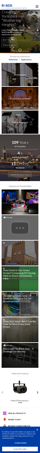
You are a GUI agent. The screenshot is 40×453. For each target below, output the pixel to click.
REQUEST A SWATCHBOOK (19, 426)
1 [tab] (37, 28)
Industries (13, 59)
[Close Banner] (37, 430)
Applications (26, 59)
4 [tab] (37, 34)
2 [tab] (37, 30)
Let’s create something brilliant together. (7, 8)
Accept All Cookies (20, 449)
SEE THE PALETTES (10, 35)
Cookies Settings (20, 443)
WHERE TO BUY (14, 419)
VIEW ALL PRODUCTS (17, 413)
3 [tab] (37, 32)
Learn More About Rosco (20, 175)
